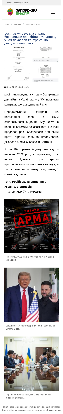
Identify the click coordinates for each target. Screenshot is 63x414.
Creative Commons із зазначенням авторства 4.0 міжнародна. (31, 410)
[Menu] (53, 12)
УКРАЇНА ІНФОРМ (29, 191)
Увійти (9, 3)
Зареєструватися (21, 3)
